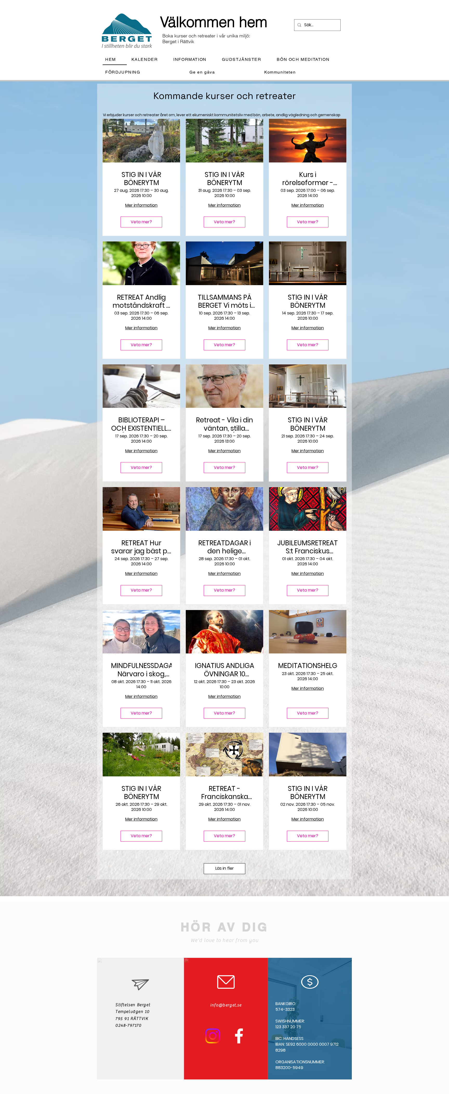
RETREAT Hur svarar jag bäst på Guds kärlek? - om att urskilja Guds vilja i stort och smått (141, 547)
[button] (194, 59)
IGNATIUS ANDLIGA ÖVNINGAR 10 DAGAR (224, 670)
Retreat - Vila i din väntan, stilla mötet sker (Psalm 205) (224, 424)
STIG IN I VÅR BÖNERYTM (141, 179)
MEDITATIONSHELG (307, 666)
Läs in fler (224, 868)
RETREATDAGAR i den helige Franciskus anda (224, 547)
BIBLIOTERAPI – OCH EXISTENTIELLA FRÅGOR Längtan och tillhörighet (141, 424)
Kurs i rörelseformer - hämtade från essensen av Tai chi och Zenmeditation (307, 179)
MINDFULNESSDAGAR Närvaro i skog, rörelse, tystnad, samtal (141, 670)
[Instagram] (213, 1036)
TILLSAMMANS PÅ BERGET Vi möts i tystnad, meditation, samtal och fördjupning (225, 301)
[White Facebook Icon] (239, 1036)
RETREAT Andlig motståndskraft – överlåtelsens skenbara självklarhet (141, 301)
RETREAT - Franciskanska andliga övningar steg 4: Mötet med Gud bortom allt (224, 793)
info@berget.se (225, 1005)
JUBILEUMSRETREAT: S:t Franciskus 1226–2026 (307, 547)
